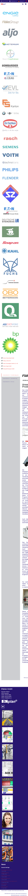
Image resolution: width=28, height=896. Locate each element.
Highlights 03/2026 (5, 872)
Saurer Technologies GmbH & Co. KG (10, 363)
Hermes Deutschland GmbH (8, 358)
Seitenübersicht (7, 893)
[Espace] (9, 786)
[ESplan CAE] (9, 752)
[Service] (9, 820)
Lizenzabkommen (23, 895)
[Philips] (14, 170)
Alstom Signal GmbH (7, 366)
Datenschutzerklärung (22, 893)
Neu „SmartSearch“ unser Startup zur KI (9, 881)
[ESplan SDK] (9, 769)
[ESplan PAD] (9, 854)
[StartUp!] (9, 718)
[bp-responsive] (14, 342)
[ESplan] (9, 803)
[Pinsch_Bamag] (14, 282)
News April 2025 (4, 886)
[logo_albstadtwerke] (14, 325)
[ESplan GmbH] (3, 4)
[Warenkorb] (25, 4)
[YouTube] (26, 1)
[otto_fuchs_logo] (14, 266)
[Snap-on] (14, 243)
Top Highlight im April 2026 (6, 870)
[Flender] (14, 178)
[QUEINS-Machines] (14, 311)
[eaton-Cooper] (14, 211)
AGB (16, 893)
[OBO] (14, 293)
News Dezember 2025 (5, 875)
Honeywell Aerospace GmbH (8, 368)
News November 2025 (5, 878)
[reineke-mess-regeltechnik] (14, 231)
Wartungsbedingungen (15, 895)
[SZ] (14, 193)
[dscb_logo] (14, 220)
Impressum (13, 893)
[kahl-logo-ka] (14, 251)
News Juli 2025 (4, 884)
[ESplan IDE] (9, 735)
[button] (21, 1)
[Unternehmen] (9, 837)
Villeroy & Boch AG (7, 360)
